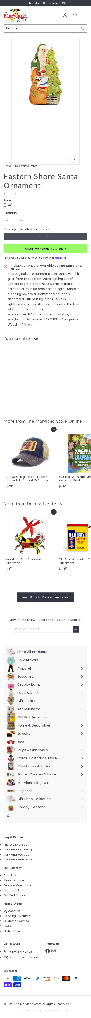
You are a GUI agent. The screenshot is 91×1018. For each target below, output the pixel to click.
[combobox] (45, 28)
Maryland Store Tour (18, 859)
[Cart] (75, 15)
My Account (12, 911)
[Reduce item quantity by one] (7, 220)
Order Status (13, 931)
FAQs (7, 926)
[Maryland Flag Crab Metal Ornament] (30, 542)
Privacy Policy (13, 890)
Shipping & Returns (17, 916)
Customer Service (16, 921)
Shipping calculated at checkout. (27, 229)
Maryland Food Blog (18, 849)
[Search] (83, 28)
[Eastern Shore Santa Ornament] (30, 377)
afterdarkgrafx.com (58, 1010)
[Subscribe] (76, 629)
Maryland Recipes (16, 855)
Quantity (10, 213)
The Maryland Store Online (54, 420)
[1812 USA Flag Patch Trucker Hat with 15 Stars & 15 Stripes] (30, 460)
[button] (45, 248)
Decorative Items (26, 166)
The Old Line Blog (16, 845)
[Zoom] (73, 158)
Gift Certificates (14, 895)
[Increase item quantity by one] (20, 220)
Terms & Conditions (17, 885)
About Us (10, 875)
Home (7, 166)
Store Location (14, 880)
